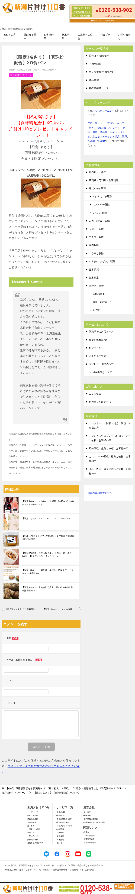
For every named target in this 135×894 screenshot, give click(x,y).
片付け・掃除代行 (99, 55)
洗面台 (103, 132)
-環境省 (86, 832)
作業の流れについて (100, 339)
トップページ (32, 812)
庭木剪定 (94, 277)
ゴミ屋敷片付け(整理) (101, 71)
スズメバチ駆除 (101, 204)
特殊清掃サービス (99, 88)
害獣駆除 (94, 245)
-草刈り (59, 843)
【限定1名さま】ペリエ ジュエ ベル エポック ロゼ (46, 518)
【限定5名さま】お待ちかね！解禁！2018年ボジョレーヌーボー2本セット (48, 503)
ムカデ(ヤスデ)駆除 (99, 220)
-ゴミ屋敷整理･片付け (64, 819)
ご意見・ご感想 (85, 36)
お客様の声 (49, 36)
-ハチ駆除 (60, 833)
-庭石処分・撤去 (62, 822)
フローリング (95, 123)
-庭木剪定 (60, 840)
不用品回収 (95, 63)
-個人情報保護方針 (90, 819)
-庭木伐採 (60, 836)
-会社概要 (87, 812)
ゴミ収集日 (95, 393)
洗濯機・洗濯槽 (96, 141)
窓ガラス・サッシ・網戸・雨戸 (109, 136)
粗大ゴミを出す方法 (100, 401)
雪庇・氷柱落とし (102, 302)
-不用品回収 (61, 812)
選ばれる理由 (30, 36)
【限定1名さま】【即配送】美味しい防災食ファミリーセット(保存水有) (49, 572)
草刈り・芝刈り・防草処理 (103, 180)
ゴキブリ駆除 (96, 237)
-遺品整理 (60, 815)
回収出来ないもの (102, 372)
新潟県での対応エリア (101, 331)
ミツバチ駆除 (99, 212)
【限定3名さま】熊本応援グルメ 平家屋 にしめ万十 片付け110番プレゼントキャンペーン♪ (49, 554)
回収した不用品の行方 (101, 364)
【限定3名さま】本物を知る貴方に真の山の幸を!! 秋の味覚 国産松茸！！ (48, 589)
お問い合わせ (124, 36)
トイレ (113, 132)
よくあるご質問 (97, 356)
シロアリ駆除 (96, 229)
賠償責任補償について (36, 840)
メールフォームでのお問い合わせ (103, 20)
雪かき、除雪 (96, 285)
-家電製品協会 (88, 839)
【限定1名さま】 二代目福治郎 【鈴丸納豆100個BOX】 (23, 609)
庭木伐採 (94, 269)
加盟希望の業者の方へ (100, 492)
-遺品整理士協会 (89, 843)
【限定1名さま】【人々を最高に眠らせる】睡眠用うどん (62, 609)
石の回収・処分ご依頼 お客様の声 (108, 448)
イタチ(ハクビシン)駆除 (102, 261)
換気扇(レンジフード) (109, 127)
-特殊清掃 (60, 829)
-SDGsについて (89, 836)
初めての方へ (10, 36)
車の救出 (97, 310)
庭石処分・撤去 (97, 172)
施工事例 (65, 36)
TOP (64, 788)
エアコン (110, 123)
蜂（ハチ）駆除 (97, 188)
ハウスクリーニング (103, 110)
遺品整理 (94, 80)
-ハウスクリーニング (64, 826)
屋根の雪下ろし (101, 294)
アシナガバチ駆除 (102, 196)
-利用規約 (87, 815)
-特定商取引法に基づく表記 (94, 822)
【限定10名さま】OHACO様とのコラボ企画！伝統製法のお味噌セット (48, 537)
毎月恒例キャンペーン (20, 75)
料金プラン (105, 36)
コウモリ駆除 (96, 253)
